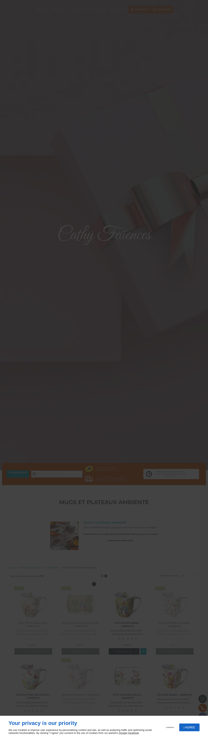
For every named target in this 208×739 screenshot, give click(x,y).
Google (123, 733)
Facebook (133, 733)
